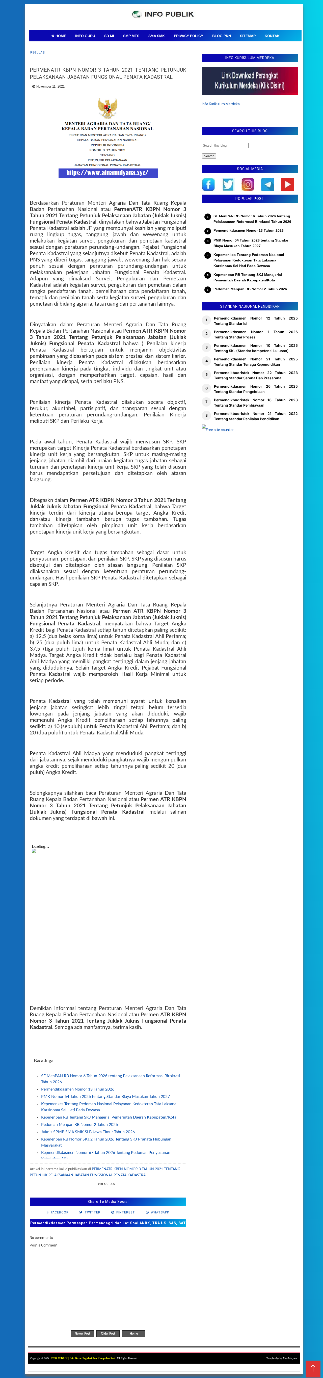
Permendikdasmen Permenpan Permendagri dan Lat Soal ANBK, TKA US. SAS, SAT (108, 1223)
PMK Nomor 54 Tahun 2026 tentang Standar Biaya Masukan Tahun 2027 (105, 1097)
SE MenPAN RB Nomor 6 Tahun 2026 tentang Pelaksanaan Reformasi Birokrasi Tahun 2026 (252, 219)
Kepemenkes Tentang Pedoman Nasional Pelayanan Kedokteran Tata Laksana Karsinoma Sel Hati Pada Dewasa (248, 260)
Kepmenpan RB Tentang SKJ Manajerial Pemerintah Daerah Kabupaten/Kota (108, 1117)
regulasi (37, 52)
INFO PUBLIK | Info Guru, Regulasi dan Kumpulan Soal (83, 1358)
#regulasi (107, 1184)
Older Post (108, 1333)
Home (134, 1333)
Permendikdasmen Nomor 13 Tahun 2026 (77, 1089)
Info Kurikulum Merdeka (221, 104)
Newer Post (82, 1333)
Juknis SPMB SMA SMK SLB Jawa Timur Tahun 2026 (88, 1132)
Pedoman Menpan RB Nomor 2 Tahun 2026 (79, 1125)
